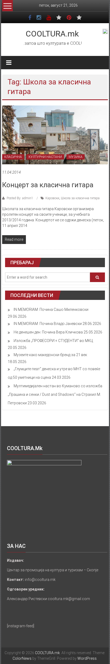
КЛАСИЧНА (13, 157)
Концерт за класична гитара (47, 185)
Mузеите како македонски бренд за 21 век (50, 355)
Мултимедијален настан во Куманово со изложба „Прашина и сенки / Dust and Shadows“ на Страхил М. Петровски (55, 394)
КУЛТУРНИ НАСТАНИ (45, 157)
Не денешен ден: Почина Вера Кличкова (48, 332)
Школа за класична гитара (80, 198)
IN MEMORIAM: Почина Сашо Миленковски (51, 309)
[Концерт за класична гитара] (55, 134)
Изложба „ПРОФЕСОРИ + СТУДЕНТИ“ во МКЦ (53, 341)
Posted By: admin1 (20, 198)
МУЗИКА (75, 157)
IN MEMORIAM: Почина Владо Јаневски (48, 323)
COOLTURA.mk (52, 33)
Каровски (52, 198)
